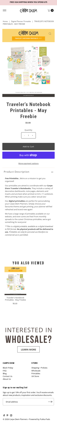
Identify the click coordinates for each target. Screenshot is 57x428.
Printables (35, 373)
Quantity (28, 130)
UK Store (35, 376)
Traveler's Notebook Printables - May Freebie (15, 298)
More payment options (28, 163)
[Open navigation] (4, 10)
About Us (7, 379)
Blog (5, 373)
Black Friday (8, 367)
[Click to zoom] (50, 33)
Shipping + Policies (39, 367)
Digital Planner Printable (21, 21)
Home (5, 21)
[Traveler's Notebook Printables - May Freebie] (15, 281)
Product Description (17, 171)
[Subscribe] (50, 401)
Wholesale (35, 370)
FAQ (4, 370)
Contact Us (7, 376)
